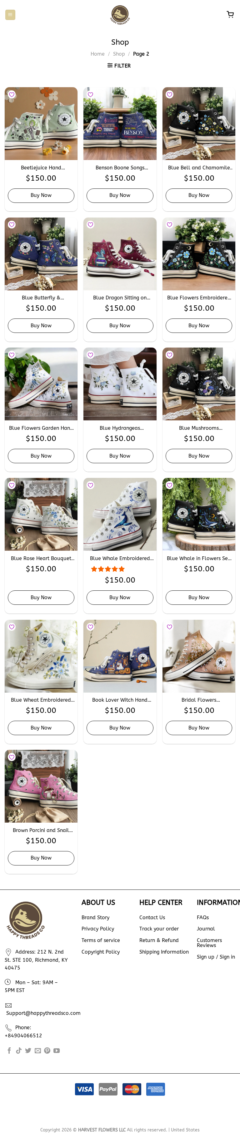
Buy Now (41, 195)
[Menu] (10, 15)
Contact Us (152, 917)
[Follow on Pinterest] (47, 1051)
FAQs (203, 917)
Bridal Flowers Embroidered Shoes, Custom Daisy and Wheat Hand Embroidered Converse (199, 700)
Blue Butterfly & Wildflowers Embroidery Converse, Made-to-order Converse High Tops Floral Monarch (41, 298)
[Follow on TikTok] (19, 1051)
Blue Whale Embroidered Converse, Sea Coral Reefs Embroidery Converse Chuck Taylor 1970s (120, 558)
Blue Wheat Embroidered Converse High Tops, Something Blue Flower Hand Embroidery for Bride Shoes (41, 700)
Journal (206, 929)
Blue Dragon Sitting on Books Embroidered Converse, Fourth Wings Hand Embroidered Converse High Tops (120, 298)
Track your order (159, 929)
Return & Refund (159, 940)
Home (98, 54)
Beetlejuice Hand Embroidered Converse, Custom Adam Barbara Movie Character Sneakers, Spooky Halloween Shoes (41, 168)
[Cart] (230, 15)
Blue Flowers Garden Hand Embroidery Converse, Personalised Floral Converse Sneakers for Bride (41, 428)
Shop (119, 54)
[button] (108, 569)
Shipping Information (164, 952)
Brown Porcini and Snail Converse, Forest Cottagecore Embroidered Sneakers (41, 830)
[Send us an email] (38, 1051)
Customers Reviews (209, 942)
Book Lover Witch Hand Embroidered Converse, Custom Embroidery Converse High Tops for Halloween (120, 700)
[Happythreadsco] (120, 15)
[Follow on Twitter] (28, 1051)
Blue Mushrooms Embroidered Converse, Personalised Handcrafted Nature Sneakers (199, 428)
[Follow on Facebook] (9, 1051)
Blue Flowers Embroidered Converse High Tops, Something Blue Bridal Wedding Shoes (199, 298)
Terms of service (101, 940)
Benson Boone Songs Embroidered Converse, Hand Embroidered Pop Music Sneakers (120, 168)
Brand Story (95, 917)
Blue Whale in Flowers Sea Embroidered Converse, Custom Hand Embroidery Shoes (199, 558)
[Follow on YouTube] (56, 1051)
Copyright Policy (101, 952)
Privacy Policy (98, 929)
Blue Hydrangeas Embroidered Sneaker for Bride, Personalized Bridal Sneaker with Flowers (120, 428)
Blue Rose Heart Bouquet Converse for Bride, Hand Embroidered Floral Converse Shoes (41, 558)
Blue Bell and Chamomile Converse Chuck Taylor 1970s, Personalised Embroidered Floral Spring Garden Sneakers (199, 168)
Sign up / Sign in (216, 957)
